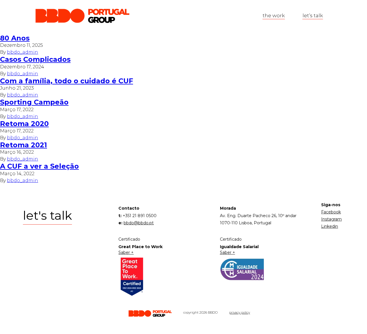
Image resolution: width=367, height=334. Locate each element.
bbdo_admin (22, 52)
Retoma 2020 (24, 123)
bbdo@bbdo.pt (139, 222)
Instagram (331, 219)
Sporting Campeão (34, 102)
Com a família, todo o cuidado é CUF (66, 81)
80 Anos (15, 38)
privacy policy (239, 312)
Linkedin (329, 226)
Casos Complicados (35, 59)
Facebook (331, 212)
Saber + (126, 252)
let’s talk (312, 15)
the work (274, 15)
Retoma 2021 (23, 145)
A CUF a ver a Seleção (39, 166)
